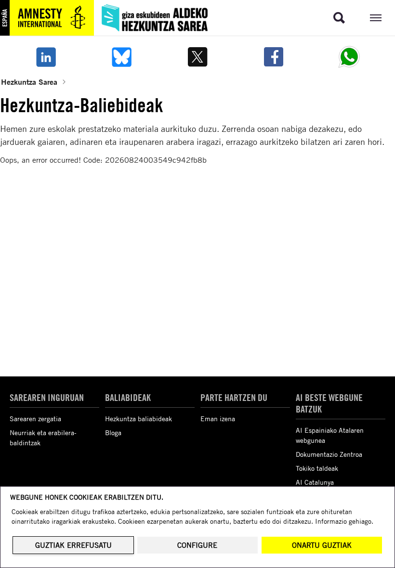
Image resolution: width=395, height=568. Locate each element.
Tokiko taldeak (317, 468)
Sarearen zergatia (35, 418)
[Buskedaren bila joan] (339, 18)
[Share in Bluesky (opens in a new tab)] (122, 56)
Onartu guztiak (322, 545)
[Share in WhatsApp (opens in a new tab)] (349, 56)
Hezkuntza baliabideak (138, 418)
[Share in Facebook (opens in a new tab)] (274, 56)
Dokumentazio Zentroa (329, 454)
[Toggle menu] (375, 18)
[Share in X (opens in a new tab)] (197, 56)
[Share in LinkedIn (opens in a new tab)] (46, 56)
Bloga (113, 432)
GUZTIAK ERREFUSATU (73, 545)
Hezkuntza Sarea (29, 82)
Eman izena (217, 418)
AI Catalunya (315, 482)
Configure (197, 545)
